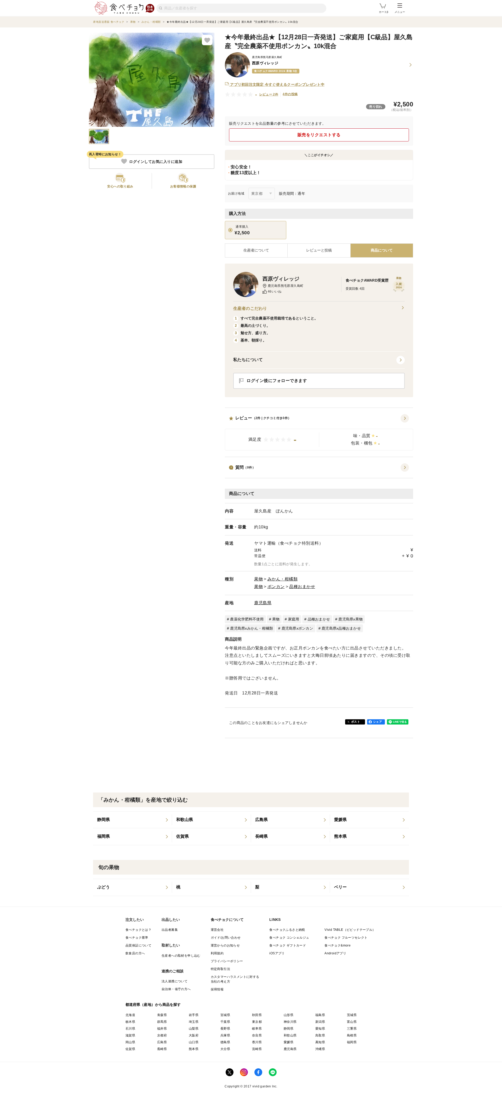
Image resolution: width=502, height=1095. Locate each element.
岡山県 (130, 1042)
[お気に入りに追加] (207, 40)
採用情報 (217, 989)
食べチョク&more (337, 945)
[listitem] (132, 820)
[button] (319, 432)
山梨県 (193, 1028)
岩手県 (193, 1015)
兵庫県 (225, 1035)
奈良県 (257, 1035)
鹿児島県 (262, 603)
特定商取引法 (220, 969)
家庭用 (293, 619)
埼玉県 (193, 1022)
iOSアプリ (276, 953)
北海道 (130, 1015)
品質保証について (138, 945)
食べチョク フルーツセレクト (346, 937)
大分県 (225, 1049)
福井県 (162, 1028)
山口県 (193, 1042)
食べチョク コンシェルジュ (289, 937)
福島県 (320, 1015)
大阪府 (193, 1035)
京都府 (162, 1035)
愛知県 (320, 1028)
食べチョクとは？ (138, 930)
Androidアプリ (335, 953)
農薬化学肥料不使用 (247, 619)
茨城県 (352, 1015)
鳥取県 (320, 1035)
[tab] (319, 250)
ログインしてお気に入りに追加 (155, 161)
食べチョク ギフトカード (287, 945)
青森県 (162, 1015)
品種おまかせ (302, 586)
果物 (258, 579)
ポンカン (276, 586)
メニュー (400, 11)
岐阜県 (257, 1028)
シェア (377, 721)
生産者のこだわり (250, 308)
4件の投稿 (290, 94)
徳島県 (225, 1042)
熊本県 (193, 1049)
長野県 (225, 1028)
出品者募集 (170, 930)
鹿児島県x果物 (350, 619)
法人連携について (174, 981)
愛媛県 (288, 1042)
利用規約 (217, 953)
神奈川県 (290, 1022)
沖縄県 (320, 1049)
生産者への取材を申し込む (181, 955)
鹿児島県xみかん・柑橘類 (251, 628)
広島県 (162, 1042)
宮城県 (225, 1015)
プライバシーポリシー (227, 961)
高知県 (320, 1042)
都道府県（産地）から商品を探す (153, 1004)
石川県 (130, 1028)
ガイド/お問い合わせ (226, 937)
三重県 (352, 1028)
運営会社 (217, 930)
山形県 (288, 1015)
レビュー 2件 (268, 94)
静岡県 (288, 1028)
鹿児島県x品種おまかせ (341, 628)
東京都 (257, 1022)
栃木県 (130, 1022)
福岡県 (352, 1042)
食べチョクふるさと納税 (287, 930)
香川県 (257, 1042)
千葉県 (225, 1022)
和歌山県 (290, 1035)
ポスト (355, 721)
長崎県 (162, 1049)
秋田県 (257, 1015)
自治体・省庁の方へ (176, 989)
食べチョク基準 (137, 937)
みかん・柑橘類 (282, 579)
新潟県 (320, 1022)
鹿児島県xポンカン (297, 628)
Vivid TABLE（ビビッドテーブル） (349, 930)
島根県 (352, 1035)
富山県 (352, 1022)
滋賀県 (130, 1035)
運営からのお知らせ (225, 945)
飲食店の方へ (135, 953)
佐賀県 (130, 1049)
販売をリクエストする (319, 135)
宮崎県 (257, 1049)
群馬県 (162, 1022)
